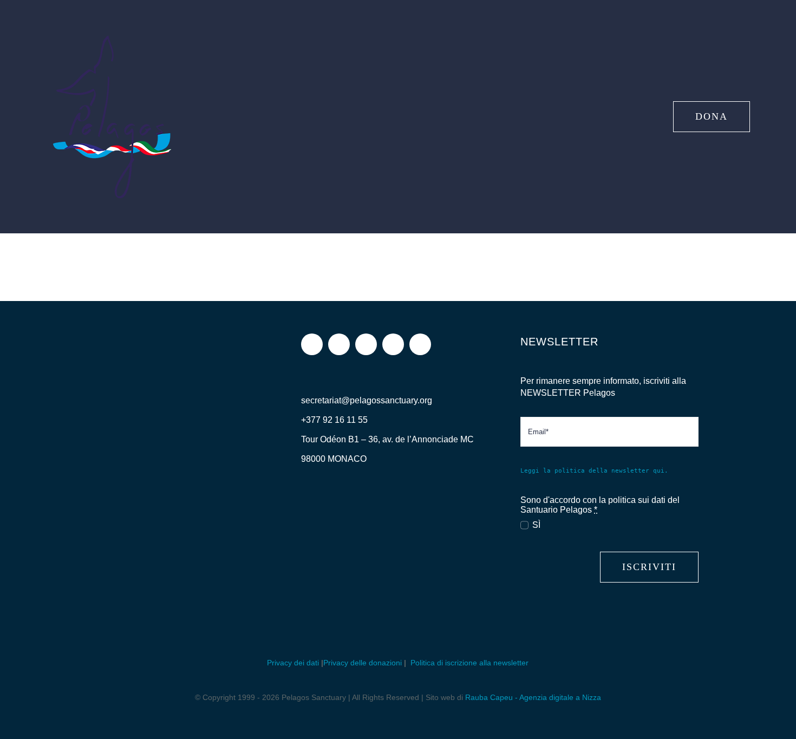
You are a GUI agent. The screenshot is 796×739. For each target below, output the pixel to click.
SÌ (536, 524)
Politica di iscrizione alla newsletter (468, 662)
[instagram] (339, 344)
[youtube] (393, 344)
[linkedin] (420, 344)
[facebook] (312, 344)
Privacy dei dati (293, 662)
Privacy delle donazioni (362, 662)
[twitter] (366, 344)
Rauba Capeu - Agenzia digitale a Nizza (533, 697)
